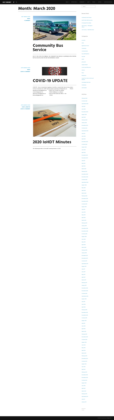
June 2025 (84, 109)
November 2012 (85, 377)
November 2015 (85, 315)
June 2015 (83, 326)
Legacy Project (85, 64)
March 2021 (84, 169)
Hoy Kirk (83, 56)
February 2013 (84, 372)
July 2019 (83, 209)
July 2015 (83, 323)
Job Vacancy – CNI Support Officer (87, 26)
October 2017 (84, 261)
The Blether (84, 85)
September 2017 (85, 263)
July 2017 (83, 269)
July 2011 (83, 399)
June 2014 (84, 345)
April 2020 (84, 190)
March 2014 (84, 353)
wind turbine (84, 88)
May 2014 (83, 348)
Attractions (74, 2)
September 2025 (85, 103)
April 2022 (84, 152)
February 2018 (84, 250)
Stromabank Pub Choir (86, 82)
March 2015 (84, 331)
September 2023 (85, 131)
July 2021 (83, 160)
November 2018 (85, 231)
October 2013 (84, 361)
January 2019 (84, 225)
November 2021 (85, 158)
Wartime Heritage (108, 2)
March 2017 (84, 280)
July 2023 (83, 133)
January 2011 (84, 402)
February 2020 (84, 196)
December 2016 (85, 288)
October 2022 (84, 144)
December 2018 (85, 228)
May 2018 (83, 242)
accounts (83, 40)
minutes (28, 107)
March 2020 (84, 193)
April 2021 (83, 166)
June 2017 (83, 272)
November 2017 (85, 258)
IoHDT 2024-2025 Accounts (87, 20)
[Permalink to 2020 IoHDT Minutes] (54, 137)
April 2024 (84, 117)
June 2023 (84, 136)
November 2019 (85, 201)
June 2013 (83, 366)
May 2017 (83, 274)
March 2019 (84, 220)
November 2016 (85, 291)
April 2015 (83, 329)
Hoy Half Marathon (85, 54)
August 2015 (84, 320)
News (28, 19)
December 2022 (85, 141)
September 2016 (85, 296)
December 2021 (85, 155)
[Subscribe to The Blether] (13, 2)
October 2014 (84, 339)
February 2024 (84, 120)
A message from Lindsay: (86, 23)
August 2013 (84, 364)
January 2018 (84, 253)
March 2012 (84, 391)
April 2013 (83, 369)
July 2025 (83, 106)
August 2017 (84, 266)
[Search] (16, 2)
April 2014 (84, 350)
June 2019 (84, 212)
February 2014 (84, 356)
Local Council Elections (86, 67)
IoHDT (88, 2)
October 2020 (84, 179)
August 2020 (84, 185)
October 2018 (84, 234)
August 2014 (84, 342)
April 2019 (84, 217)
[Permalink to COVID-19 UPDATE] (54, 75)
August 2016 (84, 299)
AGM (83, 43)
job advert (84, 62)
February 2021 (84, 171)
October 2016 (84, 293)
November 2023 (85, 125)
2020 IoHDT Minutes (52, 142)
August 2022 (84, 147)
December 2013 (85, 358)
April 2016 (83, 307)
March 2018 (84, 247)
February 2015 (84, 334)
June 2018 (84, 239)
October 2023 (84, 128)
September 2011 (85, 396)
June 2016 (83, 304)
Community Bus (85, 51)
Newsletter (84, 75)
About (67, 2)
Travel (93, 2)
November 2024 (85, 112)
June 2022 (84, 150)
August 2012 (84, 383)
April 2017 (83, 277)
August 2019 (84, 207)
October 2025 (84, 101)
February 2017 (84, 282)
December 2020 (85, 174)
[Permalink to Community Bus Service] (54, 40)
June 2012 (83, 385)
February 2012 (84, 394)
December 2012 (85, 375)
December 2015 (85, 312)
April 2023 (84, 139)
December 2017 (85, 255)
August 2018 (84, 236)
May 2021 (83, 163)
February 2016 (84, 310)
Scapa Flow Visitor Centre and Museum (88, 79)
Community (82, 2)
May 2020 (84, 188)
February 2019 (84, 223)
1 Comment (27, 20)
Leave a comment (25, 71)
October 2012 (84, 380)
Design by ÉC (109, 418)
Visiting (99, 2)
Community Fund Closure (86, 17)
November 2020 (85, 177)
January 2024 (84, 122)
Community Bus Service (48, 47)
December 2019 (85, 198)
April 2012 (83, 388)
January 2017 (84, 285)
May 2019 (83, 215)
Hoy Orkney (7, 2)
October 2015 (84, 318)
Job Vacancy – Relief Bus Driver (88, 30)
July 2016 (83, 301)
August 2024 (84, 114)
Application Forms (85, 45)
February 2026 (84, 98)
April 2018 (84, 244)
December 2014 (85, 337)
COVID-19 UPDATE (50, 81)
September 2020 (85, 182)
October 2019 (84, 204)
